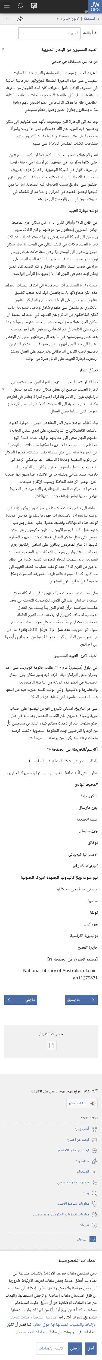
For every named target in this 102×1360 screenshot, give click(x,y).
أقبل (90, 1348)
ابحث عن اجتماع (82, 1140)
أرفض (75, 1348)
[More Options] (8, 18)
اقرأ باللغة (90, 33)
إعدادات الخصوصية (32, 1332)
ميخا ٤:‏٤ (35, 738)
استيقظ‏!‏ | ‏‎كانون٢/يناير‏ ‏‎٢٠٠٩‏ (76, 19)
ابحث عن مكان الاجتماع (78, 1150)
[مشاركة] (20, 18)
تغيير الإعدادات (51, 1348)
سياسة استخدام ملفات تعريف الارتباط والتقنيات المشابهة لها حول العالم (53, 1321)
